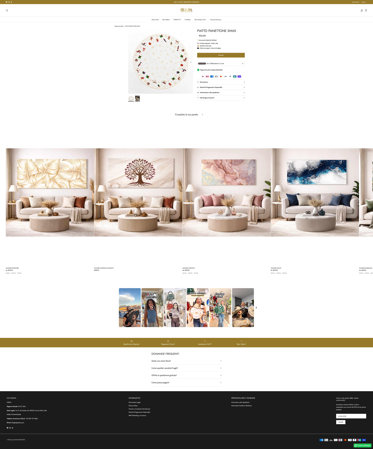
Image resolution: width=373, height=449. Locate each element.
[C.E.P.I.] (186, 10)
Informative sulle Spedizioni (240, 402)
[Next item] (256, 307)
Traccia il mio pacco (215, 19)
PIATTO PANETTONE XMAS (132, 26)
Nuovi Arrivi (155, 19)
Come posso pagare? (160, 382)
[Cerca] (7, 10)
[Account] (361, 10)
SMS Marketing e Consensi (137, 415)
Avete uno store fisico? (161, 361)
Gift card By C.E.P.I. (200, 19)
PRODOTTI (177, 19)
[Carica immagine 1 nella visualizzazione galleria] (160, 61)
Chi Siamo (188, 19)
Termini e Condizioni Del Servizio (139, 409)
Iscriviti (341, 422)
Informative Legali (134, 402)
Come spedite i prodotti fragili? (165, 368)
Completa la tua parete (186, 114)
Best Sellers (166, 19)
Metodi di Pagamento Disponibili (139, 412)
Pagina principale (119, 26)
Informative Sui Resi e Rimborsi (241, 406)
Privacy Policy (133, 406)
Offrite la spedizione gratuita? (164, 375)
